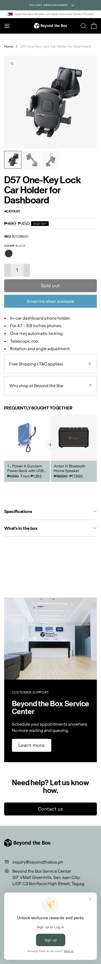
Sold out (50, 286)
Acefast (12, 211)
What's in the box (21, 528)
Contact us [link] (50, 809)
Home (8, 46)
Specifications (18, 511)
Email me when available (50, 301)
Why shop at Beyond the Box (36, 385)
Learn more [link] (31, 745)
